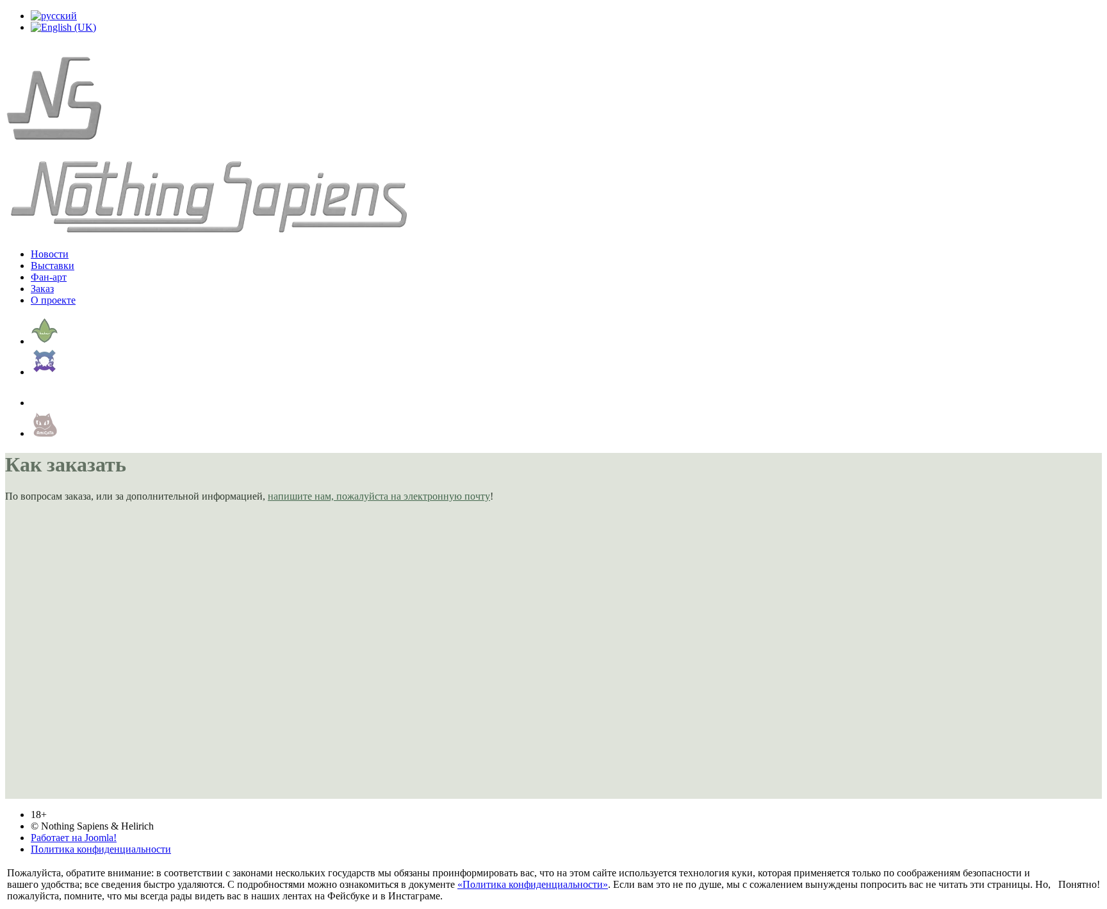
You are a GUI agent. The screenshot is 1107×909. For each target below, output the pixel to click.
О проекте (53, 300)
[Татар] (45, 341)
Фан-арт (49, 277)
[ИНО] (45, 402)
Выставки (52, 265)
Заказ (42, 288)
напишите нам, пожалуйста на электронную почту (379, 496)
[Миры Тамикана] (45, 371)
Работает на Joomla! (74, 837)
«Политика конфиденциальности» (532, 884)
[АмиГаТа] (45, 433)
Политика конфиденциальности (101, 849)
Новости (50, 254)
